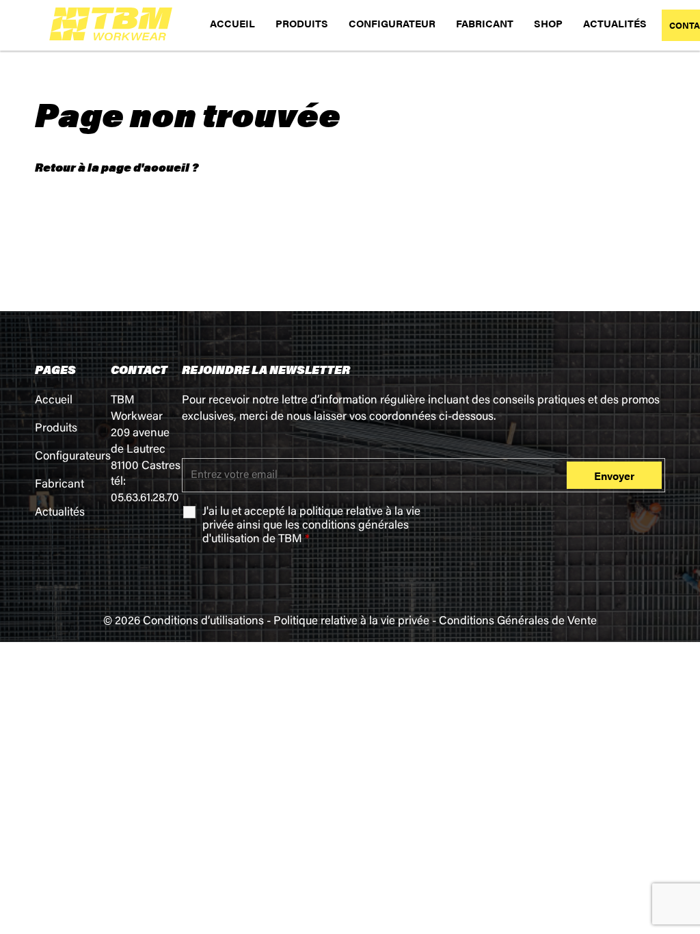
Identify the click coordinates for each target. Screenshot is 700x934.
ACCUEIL (232, 23)
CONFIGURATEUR (392, 23)
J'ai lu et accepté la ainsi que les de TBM (311, 526)
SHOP (548, 23)
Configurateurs (73, 457)
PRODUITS (301, 23)
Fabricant (59, 485)
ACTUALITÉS (615, 23)
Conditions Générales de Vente (518, 622)
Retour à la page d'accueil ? (116, 167)
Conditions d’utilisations (203, 622)
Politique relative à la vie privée (351, 622)
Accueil (53, 401)
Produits (56, 429)
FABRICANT (484, 23)
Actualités (60, 513)
